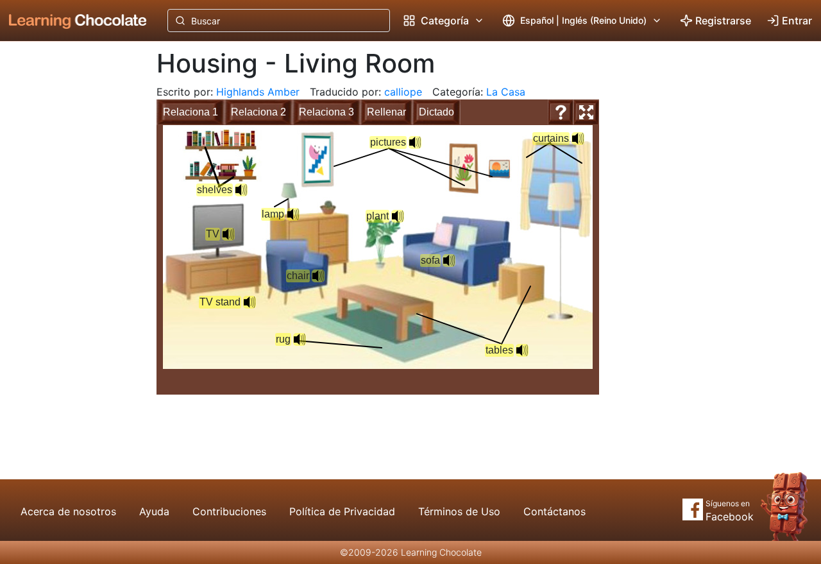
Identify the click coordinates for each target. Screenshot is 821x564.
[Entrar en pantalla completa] (586, 112)
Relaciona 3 (326, 112)
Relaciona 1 (190, 112)
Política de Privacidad (342, 511)
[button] (449, 260)
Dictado (436, 112)
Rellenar (386, 112)
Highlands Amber (258, 91)
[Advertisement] (68, 253)
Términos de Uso (459, 511)
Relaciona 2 (258, 112)
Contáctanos (554, 511)
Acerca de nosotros (68, 511)
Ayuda (154, 511)
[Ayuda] (560, 112)
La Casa (505, 91)
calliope (403, 91)
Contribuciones (229, 511)
